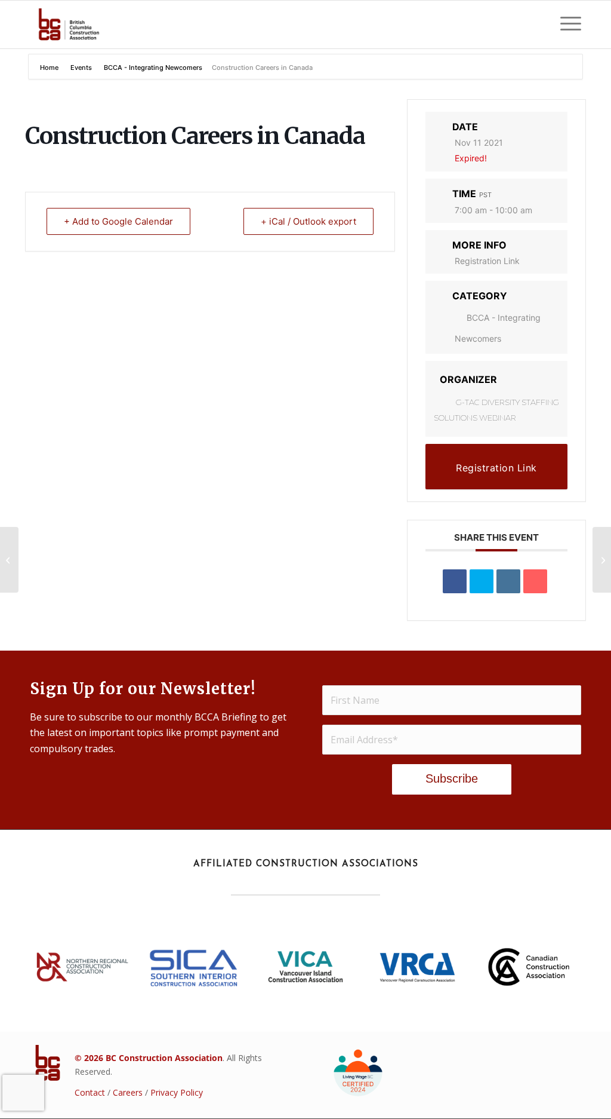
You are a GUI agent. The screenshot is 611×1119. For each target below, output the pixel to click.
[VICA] (305, 967)
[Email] (535, 581)
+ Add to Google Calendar (118, 221)
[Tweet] (481, 581)
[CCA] (528, 967)
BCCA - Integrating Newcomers (153, 67)
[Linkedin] (508, 581)
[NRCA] (82, 967)
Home (50, 67)
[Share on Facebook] (455, 581)
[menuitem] (567, 24)
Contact (90, 1092)
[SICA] (193, 967)
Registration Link (487, 261)
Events (81, 67)
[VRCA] (417, 967)
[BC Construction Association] (68, 24)
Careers (128, 1092)
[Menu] (567, 24)
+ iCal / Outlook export (308, 221)
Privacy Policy (176, 1092)
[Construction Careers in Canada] (9, 560)
